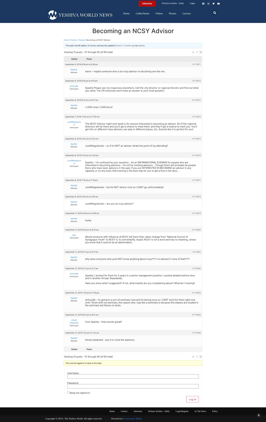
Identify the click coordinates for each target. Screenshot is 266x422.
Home (126, 14)
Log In (192, 399)
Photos (172, 14)
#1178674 (196, 117)
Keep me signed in (80, 393)
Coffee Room (142, 14)
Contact (186, 14)
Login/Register (182, 411)
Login (192, 3)
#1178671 (197, 64)
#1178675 (196, 139)
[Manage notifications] (258, 415)
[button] (214, 12)
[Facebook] (203, 4)
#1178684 (196, 315)
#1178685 (196, 333)
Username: (73, 373)
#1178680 (196, 230)
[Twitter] (213, 4)
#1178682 (196, 268)
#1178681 (197, 252)
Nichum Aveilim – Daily (173, 3)
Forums (73, 40)
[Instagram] (208, 4)
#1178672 (196, 81)
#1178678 (196, 196)
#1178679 (196, 213)
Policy (215, 411)
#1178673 (196, 100)
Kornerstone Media (132, 418)
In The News (200, 411)
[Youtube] (218, 4)
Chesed (81, 40)
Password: (73, 383)
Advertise (138, 411)
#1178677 (196, 180)
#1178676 (196, 155)
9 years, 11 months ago (125, 45)
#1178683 (196, 293)
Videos (159, 14)
